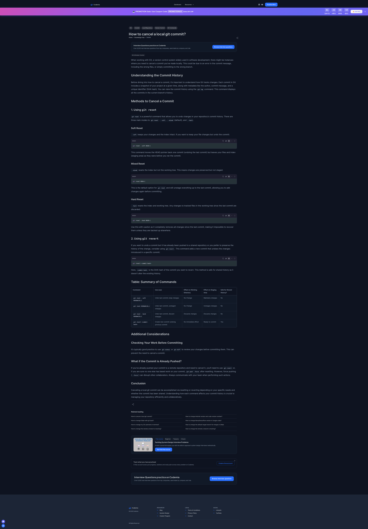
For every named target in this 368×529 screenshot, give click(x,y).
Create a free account (225, 463)
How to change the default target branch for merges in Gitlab (205, 424)
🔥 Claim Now (356, 11)
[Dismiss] (234, 460)
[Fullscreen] (234, 141)
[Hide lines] (229, 141)
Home (130, 37)
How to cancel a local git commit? (141, 416)
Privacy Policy (192, 513)
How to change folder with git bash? (142, 420)
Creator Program (165, 516)
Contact (190, 516)
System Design (164, 513)
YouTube (218, 513)
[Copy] (223, 141)
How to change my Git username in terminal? (145, 424)
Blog (161, 510)
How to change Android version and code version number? (204, 416)
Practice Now (271, 4)
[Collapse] (231, 141)
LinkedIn (218, 510)
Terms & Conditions (194, 510)
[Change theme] (226, 141)
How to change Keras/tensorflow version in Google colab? (203, 420)
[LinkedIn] (259, 4)
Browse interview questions (223, 47)
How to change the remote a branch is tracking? (146, 429)
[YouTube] (262, 4)
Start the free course (163, 449)
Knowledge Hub (139, 37)
